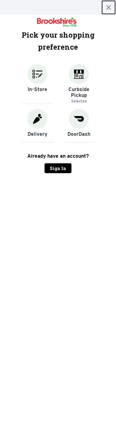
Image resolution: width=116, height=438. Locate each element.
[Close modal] (108, 7)
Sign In (58, 168)
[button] (37, 84)
